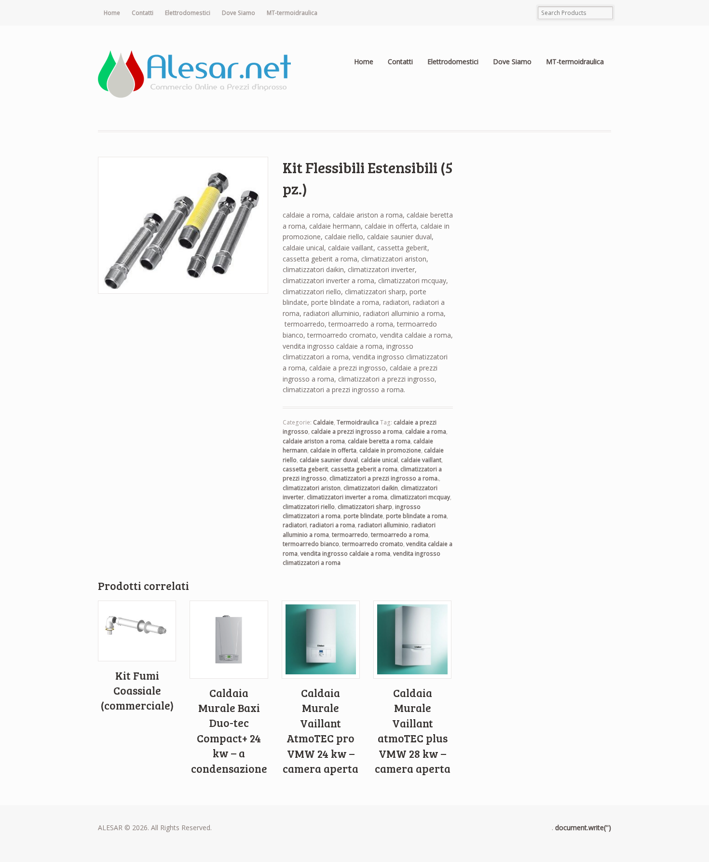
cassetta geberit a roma (364, 469)
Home (112, 13)
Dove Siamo (238, 13)
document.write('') (583, 827)
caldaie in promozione (390, 450)
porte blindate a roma (416, 516)
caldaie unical (379, 460)
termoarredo (350, 535)
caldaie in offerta (333, 450)
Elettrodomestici (187, 13)
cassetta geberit (305, 469)
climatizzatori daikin (370, 488)
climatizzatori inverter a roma (347, 497)
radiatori (295, 525)
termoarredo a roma (399, 535)
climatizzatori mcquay (420, 497)
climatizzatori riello (309, 507)
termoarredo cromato (372, 544)
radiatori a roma (332, 525)
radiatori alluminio (383, 525)
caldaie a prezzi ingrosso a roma (356, 431)
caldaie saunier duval (329, 460)
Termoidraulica (358, 422)
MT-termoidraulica (292, 13)
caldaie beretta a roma (379, 441)
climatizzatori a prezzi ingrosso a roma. (384, 478)
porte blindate (363, 516)
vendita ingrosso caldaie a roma (345, 553)
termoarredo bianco (311, 544)
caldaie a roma (425, 431)
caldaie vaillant (421, 460)
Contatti (142, 13)
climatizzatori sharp (365, 507)
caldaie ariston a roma (314, 441)
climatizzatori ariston (312, 488)
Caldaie (323, 422)
